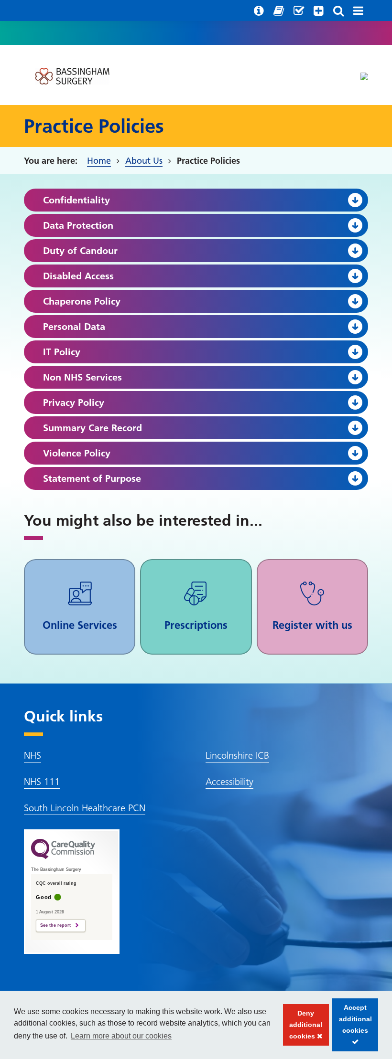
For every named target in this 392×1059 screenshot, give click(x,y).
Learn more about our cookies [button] (121, 1036)
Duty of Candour (80, 250)
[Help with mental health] (318, 10)
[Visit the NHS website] (364, 76)
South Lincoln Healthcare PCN (84, 808)
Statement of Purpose (92, 478)
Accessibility (229, 781)
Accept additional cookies (352, 1027)
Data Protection (78, 225)
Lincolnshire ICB (237, 755)
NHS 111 (42, 781)
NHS (32, 755)
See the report (55, 925)
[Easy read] (279, 10)
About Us (144, 160)
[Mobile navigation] (358, 10)
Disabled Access (78, 276)
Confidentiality (76, 200)
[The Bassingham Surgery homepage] (71, 76)
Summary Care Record (92, 428)
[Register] (299, 10)
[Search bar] (338, 10)
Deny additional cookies (303, 1027)
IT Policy (61, 352)
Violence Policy (76, 453)
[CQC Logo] (63, 856)
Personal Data (74, 326)
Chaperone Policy (81, 301)
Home (99, 160)
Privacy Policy (73, 402)
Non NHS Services (82, 377)
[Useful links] (259, 10)
